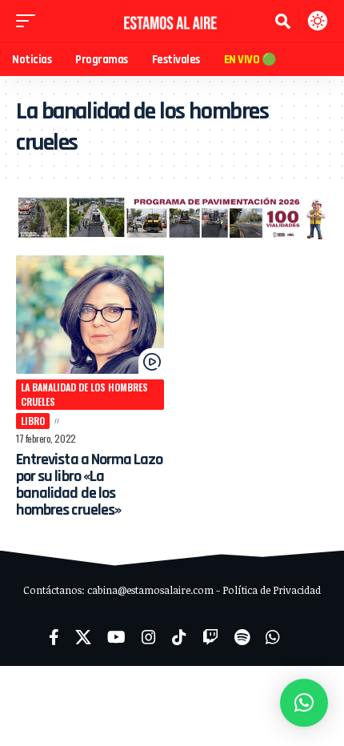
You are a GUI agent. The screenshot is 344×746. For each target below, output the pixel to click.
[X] (83, 637)
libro (33, 420)
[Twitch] (210, 637)
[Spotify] (242, 637)
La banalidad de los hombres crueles (84, 394)
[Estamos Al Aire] (172, 21)
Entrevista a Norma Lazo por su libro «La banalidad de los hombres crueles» (89, 484)
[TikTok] (179, 637)
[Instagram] (149, 637)
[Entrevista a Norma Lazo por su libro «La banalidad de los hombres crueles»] (90, 314)
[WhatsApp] (273, 637)
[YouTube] (116, 637)
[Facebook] (54, 637)
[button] (29, 20)
